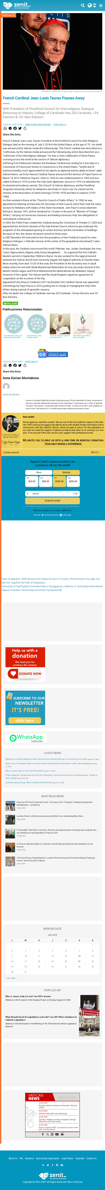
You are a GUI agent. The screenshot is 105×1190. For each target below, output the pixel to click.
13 (66, 956)
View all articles (11, 394)
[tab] (38, 1097)
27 (66, 967)
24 (26, 967)
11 (39, 956)
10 (26, 956)
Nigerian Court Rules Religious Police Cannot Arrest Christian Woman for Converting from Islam (46, 759)
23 (12, 967)
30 (12, 972)
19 (52, 961)
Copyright (79, 1158)
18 (39, 961)
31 (26, 972)
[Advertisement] (52, 556)
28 (79, 967)
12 (52, 956)
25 (39, 967)
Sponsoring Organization (47, 1158)
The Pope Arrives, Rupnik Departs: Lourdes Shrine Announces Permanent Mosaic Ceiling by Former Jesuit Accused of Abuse (56, 859)
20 (66, 961)
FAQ (21, 1158)
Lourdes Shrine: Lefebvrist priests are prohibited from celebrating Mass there (50, 816)
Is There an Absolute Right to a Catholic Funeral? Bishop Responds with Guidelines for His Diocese (55, 845)
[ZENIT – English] (29, 5)
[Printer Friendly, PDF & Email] (10, 303)
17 (26, 961)
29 (93, 967)
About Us (12, 1158)
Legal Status (67, 1158)
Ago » (13, 978)
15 (93, 956)
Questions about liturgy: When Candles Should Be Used (28, 782)
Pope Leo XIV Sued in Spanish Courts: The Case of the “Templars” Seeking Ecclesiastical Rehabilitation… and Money (54, 803)
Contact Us (91, 1158)
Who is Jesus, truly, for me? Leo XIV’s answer (24, 771)
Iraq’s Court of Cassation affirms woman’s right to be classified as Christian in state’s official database (48, 763)
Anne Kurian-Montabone (38, 125)
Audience (29, 1158)
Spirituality (8, 15)
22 (93, 961)
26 (52, 967)
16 (12, 961)
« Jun (7, 978)
